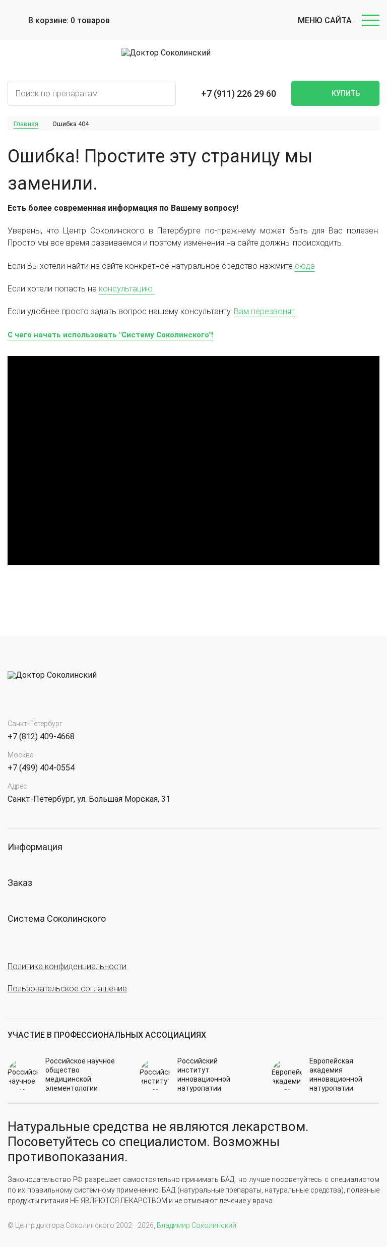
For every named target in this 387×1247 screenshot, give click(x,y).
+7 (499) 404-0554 (41, 768)
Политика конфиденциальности (67, 966)
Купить (346, 93)
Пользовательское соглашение (67, 988)
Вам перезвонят (264, 311)
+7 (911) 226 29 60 (238, 93)
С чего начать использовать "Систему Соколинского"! (110, 334)
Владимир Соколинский (196, 1225)
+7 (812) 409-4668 (41, 736)
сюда (305, 266)
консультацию (127, 288)
